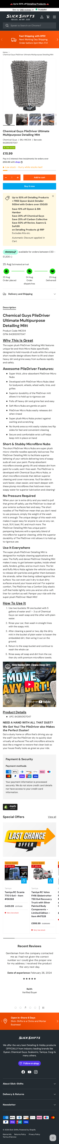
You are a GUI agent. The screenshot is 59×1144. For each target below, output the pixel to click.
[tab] (9, 307)
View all (52, 816)
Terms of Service (9, 1137)
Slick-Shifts (14, 1130)
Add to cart (39, 177)
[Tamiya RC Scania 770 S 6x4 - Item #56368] (16, 873)
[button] (48, 17)
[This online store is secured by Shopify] (10, 805)
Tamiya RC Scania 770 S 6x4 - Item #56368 (14, 896)
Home (5, 52)
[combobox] (29, 25)
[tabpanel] (29, 531)
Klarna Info (7, 1134)
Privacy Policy (34, 1134)
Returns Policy (20, 1134)
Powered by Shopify (27, 1130)
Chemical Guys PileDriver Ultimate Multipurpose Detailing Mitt (28, 54)
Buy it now (29, 186)
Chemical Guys (10, 139)
